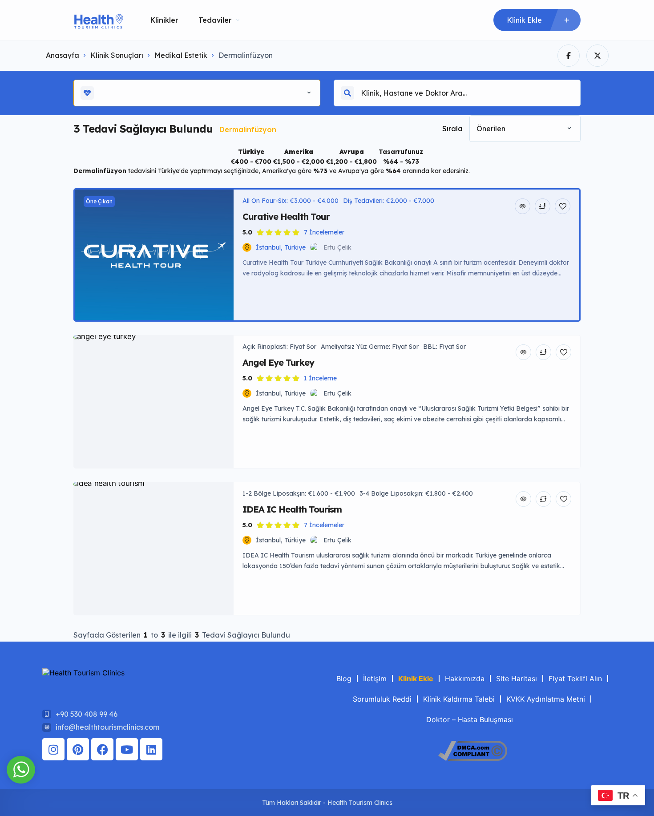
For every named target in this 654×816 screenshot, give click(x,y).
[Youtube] (127, 749)
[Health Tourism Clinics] (98, 20)
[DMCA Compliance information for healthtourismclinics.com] (472, 758)
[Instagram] (53, 749)
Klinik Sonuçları (116, 55)
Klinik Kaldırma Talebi (459, 699)
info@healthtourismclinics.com (107, 727)
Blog (343, 678)
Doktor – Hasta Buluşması (469, 719)
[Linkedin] (151, 749)
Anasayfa (62, 55)
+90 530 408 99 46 (86, 714)
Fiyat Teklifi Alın (575, 678)
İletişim (375, 678)
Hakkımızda (464, 678)
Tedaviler (215, 20)
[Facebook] (102, 749)
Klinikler (164, 20)
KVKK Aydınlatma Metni (545, 699)
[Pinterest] (78, 749)
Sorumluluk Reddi (382, 699)
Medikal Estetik (180, 55)
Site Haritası (516, 678)
